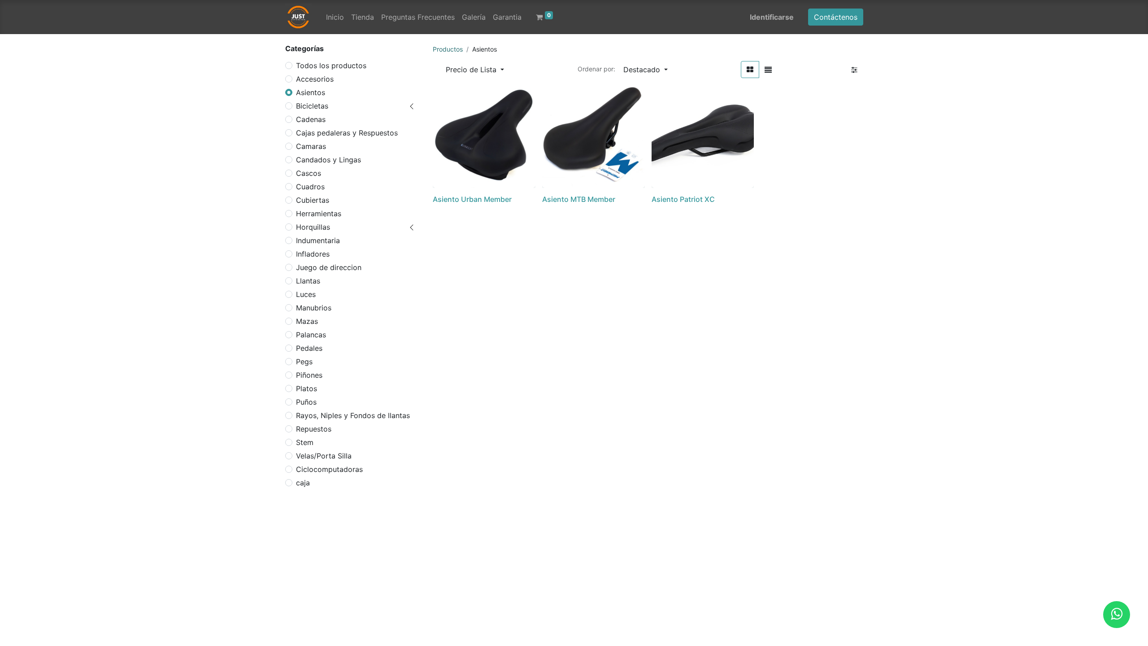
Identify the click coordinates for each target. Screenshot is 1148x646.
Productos (448, 49)
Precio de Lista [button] (472, 69)
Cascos (308, 173)
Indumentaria (318, 240)
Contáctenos (835, 17)
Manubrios (313, 307)
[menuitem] (335, 17)
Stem (304, 442)
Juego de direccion (328, 267)
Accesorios (315, 78)
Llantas (308, 280)
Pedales (309, 348)
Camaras (311, 146)
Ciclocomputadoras (329, 469)
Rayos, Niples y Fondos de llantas (353, 415)
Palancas (311, 334)
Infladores (313, 253)
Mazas (307, 321)
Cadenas (311, 119)
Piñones (309, 375)
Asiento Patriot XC (683, 199)
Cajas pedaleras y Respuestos (347, 132)
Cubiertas (312, 200)
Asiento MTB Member (578, 199)
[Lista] (768, 69)
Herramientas (318, 213)
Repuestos (313, 428)
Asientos (310, 92)
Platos (306, 388)
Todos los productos (331, 65)
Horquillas (313, 227)
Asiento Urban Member (472, 199)
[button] (645, 69)
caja (303, 482)
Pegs (304, 361)
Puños (306, 401)
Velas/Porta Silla (324, 455)
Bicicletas (312, 105)
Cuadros (310, 186)
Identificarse (772, 17)
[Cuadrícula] (750, 69)
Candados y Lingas (328, 159)
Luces (306, 294)
